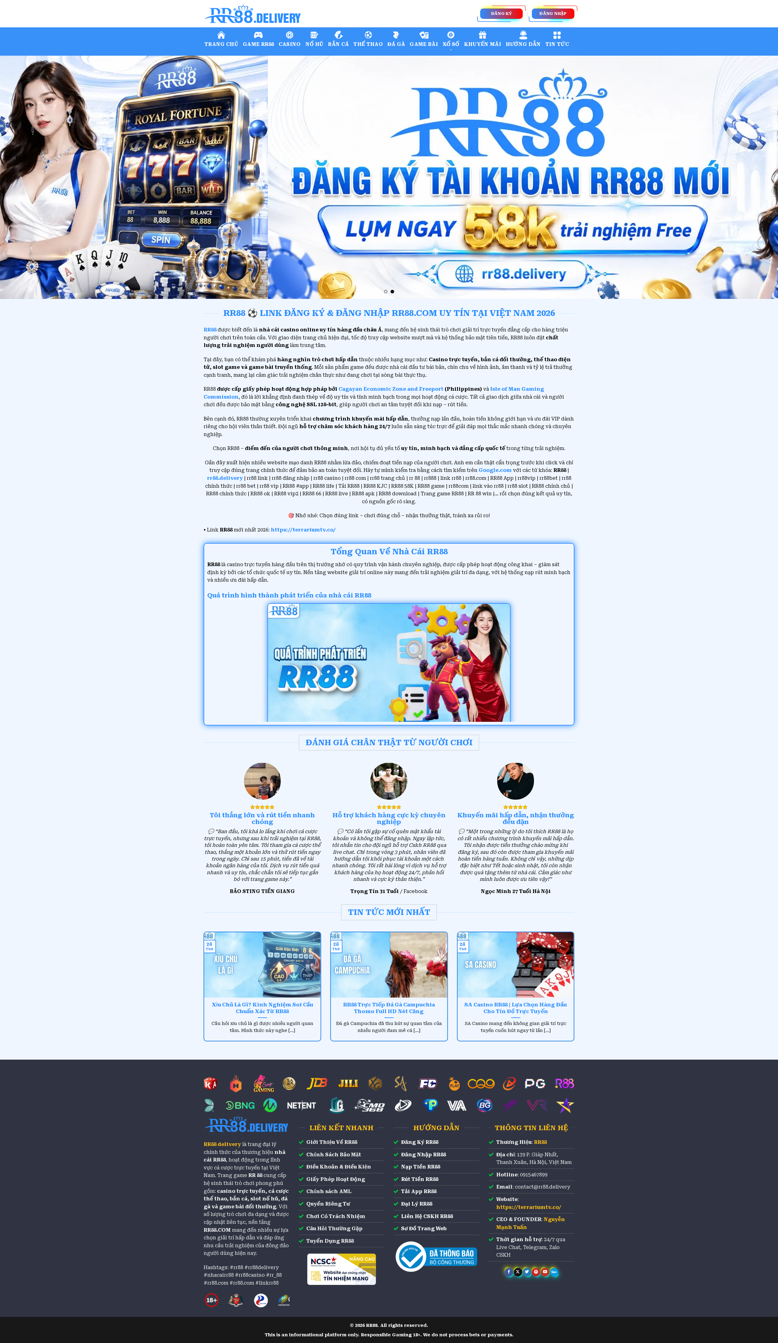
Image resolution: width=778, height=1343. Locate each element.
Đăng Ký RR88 (419, 1142)
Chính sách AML (328, 1191)
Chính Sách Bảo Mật (333, 1155)
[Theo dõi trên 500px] (554, 1272)
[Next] (754, 177)
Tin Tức (557, 44)
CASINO (290, 44)
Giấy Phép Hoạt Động (335, 1179)
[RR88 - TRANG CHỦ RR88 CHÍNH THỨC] (280, 13)
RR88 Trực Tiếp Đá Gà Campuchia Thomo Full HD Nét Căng (389, 1008)
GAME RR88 (258, 44)
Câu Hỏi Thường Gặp (334, 1228)
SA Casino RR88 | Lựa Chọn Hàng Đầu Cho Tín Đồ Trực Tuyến (515, 1008)
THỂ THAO (368, 44)
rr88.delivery (225, 478)
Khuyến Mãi (482, 44)
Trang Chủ (221, 44)
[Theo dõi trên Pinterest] (536, 1272)
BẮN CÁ (338, 44)
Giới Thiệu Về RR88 (331, 1142)
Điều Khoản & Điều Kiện (338, 1167)
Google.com (495, 470)
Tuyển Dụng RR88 (330, 1241)
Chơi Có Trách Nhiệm (335, 1216)
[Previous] (23, 177)
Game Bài (424, 44)
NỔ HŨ (314, 44)
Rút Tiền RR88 (419, 1179)
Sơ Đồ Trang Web (424, 1228)
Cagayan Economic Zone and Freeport (391, 389)
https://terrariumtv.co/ (303, 530)
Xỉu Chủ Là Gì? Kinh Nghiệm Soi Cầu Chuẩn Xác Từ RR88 (262, 1008)
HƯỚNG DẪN (523, 44)
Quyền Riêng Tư (328, 1204)
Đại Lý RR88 (416, 1204)
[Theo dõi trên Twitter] (527, 1272)
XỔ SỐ (451, 44)
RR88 (540, 1142)
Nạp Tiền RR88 (420, 1167)
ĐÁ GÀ (396, 44)
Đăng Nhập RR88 (423, 1155)
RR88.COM (217, 1230)
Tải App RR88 (418, 1191)
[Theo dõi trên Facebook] (509, 1272)
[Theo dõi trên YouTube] (545, 1272)
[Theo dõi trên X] (518, 1272)
